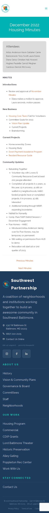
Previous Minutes (24, 260)
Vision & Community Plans (19, 379)
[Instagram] (7, 354)
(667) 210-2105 (13, 334)
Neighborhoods (13, 405)
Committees (11, 392)
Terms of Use (27, 509)
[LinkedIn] (26, 354)
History (7, 373)
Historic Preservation (16, 449)
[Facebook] (17, 354)
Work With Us (11, 468)
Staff (6, 399)
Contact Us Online (15, 339)
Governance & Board (16, 386)
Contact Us (10, 487)
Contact (38, 509)
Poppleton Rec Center (17, 462)
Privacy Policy (13, 509)
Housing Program (14, 423)
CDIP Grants (10, 436)
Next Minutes (24, 268)
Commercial (10, 430)
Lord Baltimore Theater (18, 443)
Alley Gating (10, 455)
